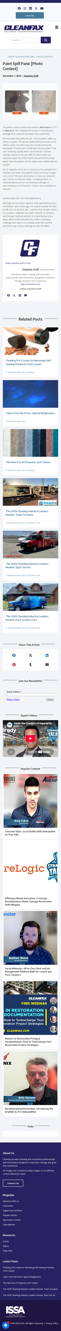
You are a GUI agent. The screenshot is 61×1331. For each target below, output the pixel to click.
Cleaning (30, 372)
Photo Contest (44, 56)
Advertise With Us (11, 1201)
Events (6, 1241)
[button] (19, 8)
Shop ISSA (7, 1250)
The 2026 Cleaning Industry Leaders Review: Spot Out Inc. (29, 1295)
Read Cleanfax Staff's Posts (18, 263)
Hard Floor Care (33, 523)
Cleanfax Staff (31, 76)
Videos (6, 1246)
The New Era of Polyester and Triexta (28, 462)
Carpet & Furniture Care (21, 56)
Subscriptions (9, 1224)
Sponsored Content (12, 1220)
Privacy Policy (52, 1323)
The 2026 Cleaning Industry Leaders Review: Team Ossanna (30, 1289)
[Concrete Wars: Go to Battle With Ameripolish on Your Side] (30, 806)
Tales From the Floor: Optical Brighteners (30, 413)
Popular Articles (10, 1215)
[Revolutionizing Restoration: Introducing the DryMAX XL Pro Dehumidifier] (30, 1083)
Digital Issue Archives (12, 1210)
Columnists (8, 1205)
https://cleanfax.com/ (30, 284)
